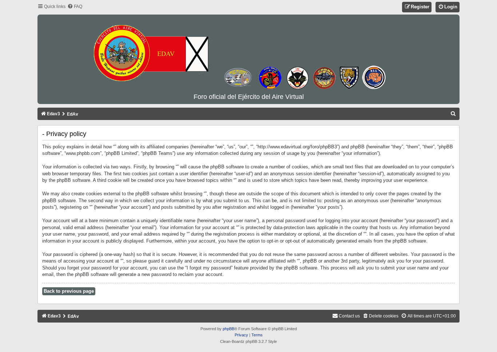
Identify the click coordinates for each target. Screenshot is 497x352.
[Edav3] (248, 54)
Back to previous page (69, 291)
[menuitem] (74, 7)
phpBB (228, 329)
